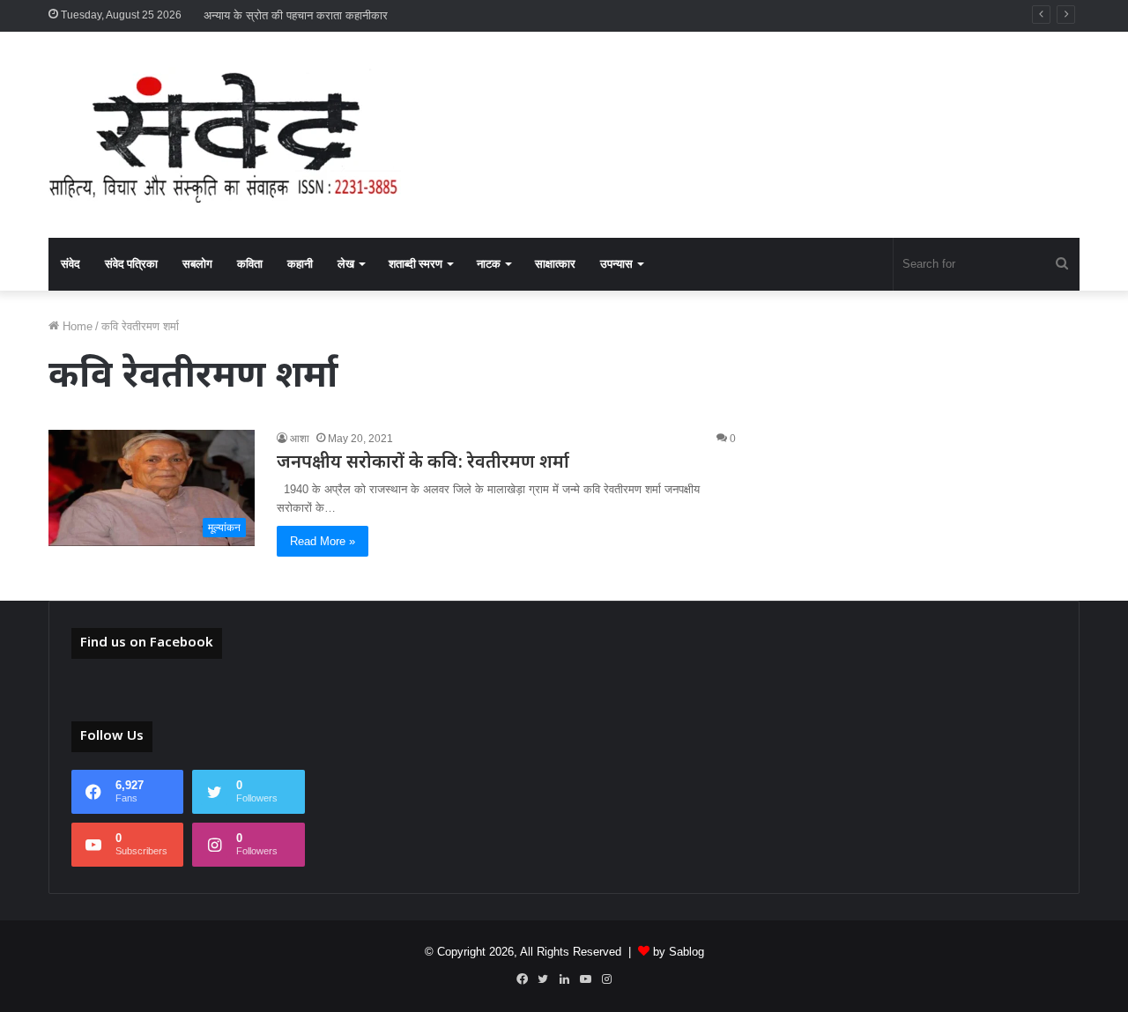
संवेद (70, 263)
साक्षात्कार (555, 263)
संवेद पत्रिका (131, 263)
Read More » (322, 541)
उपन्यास (616, 263)
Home (76, 326)
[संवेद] (224, 135)
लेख (346, 263)
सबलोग (197, 263)
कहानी (300, 263)
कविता (250, 263)
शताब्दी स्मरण (415, 263)
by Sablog (678, 951)
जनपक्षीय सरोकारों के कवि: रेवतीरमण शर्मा (423, 463)
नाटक (489, 263)
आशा (299, 438)
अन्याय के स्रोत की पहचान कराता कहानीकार (296, 15)
